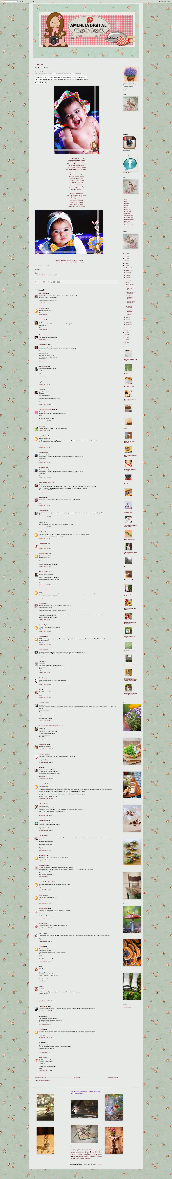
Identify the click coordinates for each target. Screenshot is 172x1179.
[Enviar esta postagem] (49, 282)
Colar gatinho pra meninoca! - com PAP (130, 470)
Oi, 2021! (126, 373)
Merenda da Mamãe (129, 215)
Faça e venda (83, 1154)
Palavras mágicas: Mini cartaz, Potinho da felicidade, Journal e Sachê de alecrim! (130, 679)
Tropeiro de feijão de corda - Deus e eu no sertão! (130, 664)
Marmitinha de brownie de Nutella (129, 297)
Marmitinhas (127, 213)
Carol (40, 389)
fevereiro (128, 324)
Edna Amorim (42, 744)
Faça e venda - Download (127, 222)
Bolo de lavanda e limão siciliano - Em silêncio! (129, 580)
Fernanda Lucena (43, 553)
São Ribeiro (42, 452)
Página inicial (77, 1077)
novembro (128, 270)
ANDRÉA (41, 1057)
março (127, 322)
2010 (126, 335)
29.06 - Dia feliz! (130, 284)
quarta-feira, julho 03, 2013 (45, 918)
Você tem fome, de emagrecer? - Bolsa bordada (130, 526)
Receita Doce (74, 1158)
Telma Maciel (42, 510)
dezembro (128, 268)
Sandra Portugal (43, 344)
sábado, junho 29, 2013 (44, 303)
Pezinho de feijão (44, 275)
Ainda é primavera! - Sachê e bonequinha (130, 553)
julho (127, 280)
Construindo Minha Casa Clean (47, 409)
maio (127, 317)
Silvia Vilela (42, 650)
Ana (40, 767)
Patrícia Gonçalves (43, 572)
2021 (126, 256)
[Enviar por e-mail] (52, 282)
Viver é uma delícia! (128, 566)
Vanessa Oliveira (43, 1006)
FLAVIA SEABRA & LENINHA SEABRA (50, 726)
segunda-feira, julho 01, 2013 (46, 749)
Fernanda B (42, 308)
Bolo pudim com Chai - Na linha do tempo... (130, 400)
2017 (126, 258)
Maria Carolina (43, 820)
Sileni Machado (43, 865)
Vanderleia (41, 532)
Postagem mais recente (40, 1077)
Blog (125, 199)
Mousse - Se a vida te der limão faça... (130, 288)
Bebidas (126, 205)
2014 (126, 263)
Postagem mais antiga (113, 1077)
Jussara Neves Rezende (45, 590)
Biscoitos (126, 203)
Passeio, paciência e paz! (129, 539)
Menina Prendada (43, 908)
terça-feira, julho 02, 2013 (45, 850)
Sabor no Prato (43, 754)
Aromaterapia (84, 1150)
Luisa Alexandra (43, 543)
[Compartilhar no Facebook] (58, 282)
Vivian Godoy (42, 625)
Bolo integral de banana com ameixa (130, 456)
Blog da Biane (42, 366)
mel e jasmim (42, 804)
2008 (126, 339)
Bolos (125, 201)
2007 (126, 342)
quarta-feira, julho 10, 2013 (45, 1070)
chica (40, 426)
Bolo (92, 1152)
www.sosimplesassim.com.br (46, 882)
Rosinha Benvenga (44, 335)
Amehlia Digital (75, 1150)
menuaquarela (42, 784)
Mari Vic (41, 933)
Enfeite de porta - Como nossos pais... (129, 441)
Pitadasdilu (42, 636)
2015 (126, 261)
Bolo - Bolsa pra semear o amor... (129, 427)
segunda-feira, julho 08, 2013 (46, 1037)
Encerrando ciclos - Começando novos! (128, 511)
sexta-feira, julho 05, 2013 (45, 1024)
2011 (126, 332)
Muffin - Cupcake (89, 1156)
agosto (127, 277)
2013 (126, 265)
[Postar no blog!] (54, 282)
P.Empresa (98, 1156)
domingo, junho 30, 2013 (45, 361)
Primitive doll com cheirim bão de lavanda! (130, 623)
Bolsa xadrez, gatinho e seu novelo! (130, 594)
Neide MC (41, 497)
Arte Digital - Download (95, 1150)
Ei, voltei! (126, 414)
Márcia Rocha (42, 293)
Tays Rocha (42, 835)
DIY (75, 1154)
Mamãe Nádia (42, 702)
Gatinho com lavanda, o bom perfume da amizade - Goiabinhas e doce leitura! (130, 695)
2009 (126, 337)
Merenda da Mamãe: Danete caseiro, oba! (130, 302)
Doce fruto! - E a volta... (129, 386)
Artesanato (73, 1152)
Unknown (41, 895)
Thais (40, 661)
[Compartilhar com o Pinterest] (60, 282)
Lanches (126, 207)
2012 (126, 330)
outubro (128, 272)
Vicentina (41, 603)
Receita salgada (84, 1158)
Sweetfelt (41, 923)
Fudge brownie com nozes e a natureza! (130, 484)
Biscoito (81, 1152)
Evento (78, 1154)
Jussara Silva (42, 320)
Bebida (77, 1152)
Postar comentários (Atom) (45, 1080)
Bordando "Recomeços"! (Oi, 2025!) (130, 360)
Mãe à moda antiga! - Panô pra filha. (130, 637)
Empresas (126, 227)
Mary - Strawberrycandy (45, 482)
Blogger (99, 1164)
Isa (40, 689)
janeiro (127, 327)
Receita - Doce (127, 209)
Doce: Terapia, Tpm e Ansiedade (130, 292)
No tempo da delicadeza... (129, 306)
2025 (126, 253)
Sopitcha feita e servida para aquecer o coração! (129, 312)
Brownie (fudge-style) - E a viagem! (130, 608)
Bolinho (87, 1152)
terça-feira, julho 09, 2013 (45, 1052)
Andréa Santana (43, 436)
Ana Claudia (42, 855)
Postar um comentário (42, 1074)
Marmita (95, 1154)
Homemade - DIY (128, 217)
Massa (100, 1154)
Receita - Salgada (128, 211)
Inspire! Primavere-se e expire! (130, 651)
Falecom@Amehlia (128, 225)
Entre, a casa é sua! (128, 498)
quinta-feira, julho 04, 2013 (45, 1011)
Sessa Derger (42, 678)
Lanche (90, 1154)
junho (127, 282)
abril (127, 319)
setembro (128, 275)
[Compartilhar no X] (56, 282)
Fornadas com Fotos (129, 219)
